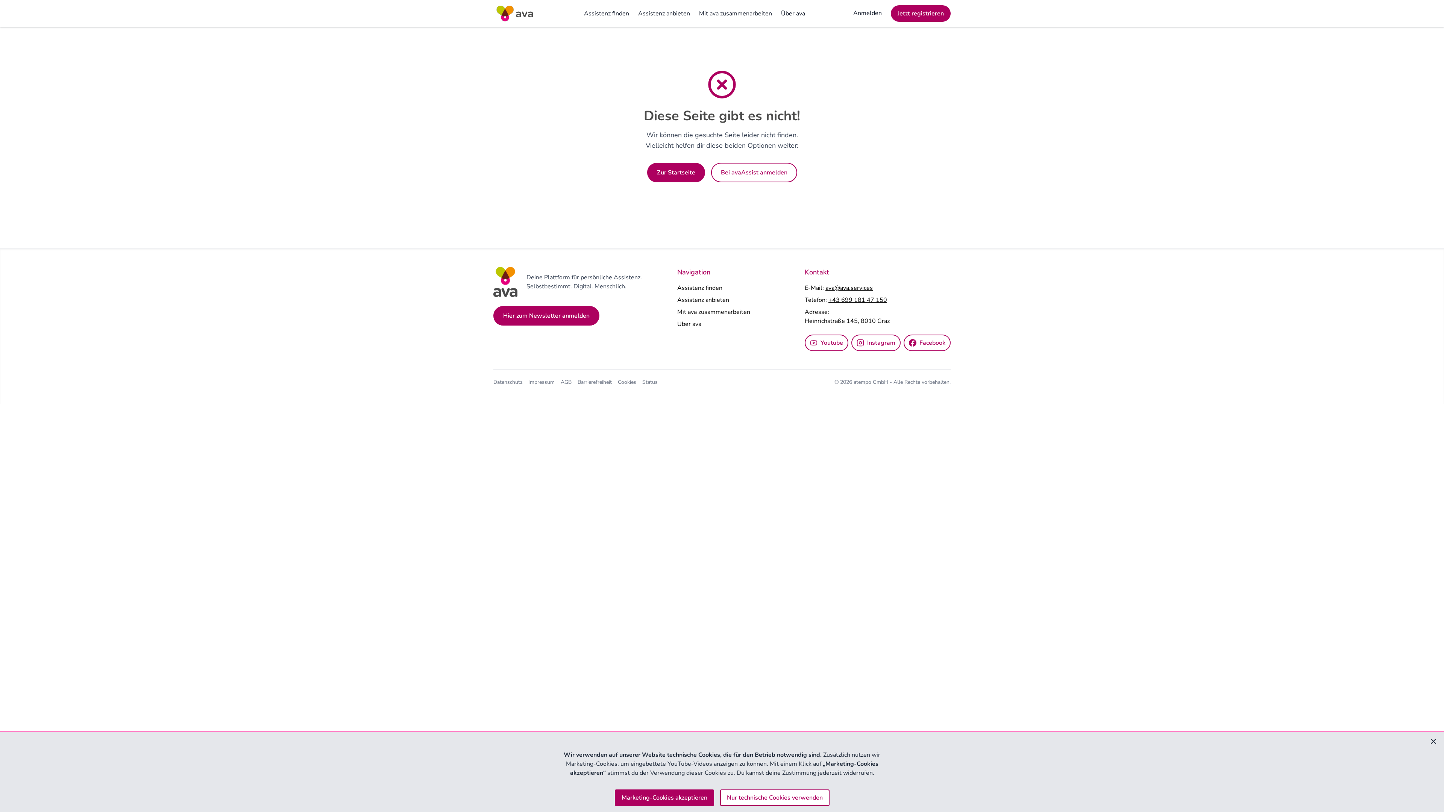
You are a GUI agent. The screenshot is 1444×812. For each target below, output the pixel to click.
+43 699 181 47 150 (857, 300)
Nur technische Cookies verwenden (775, 798)
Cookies (627, 382)
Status (650, 382)
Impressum (541, 382)
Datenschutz (507, 382)
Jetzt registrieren (921, 13)
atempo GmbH (872, 382)
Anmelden (867, 13)
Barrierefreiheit (595, 382)
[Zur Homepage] (514, 13)
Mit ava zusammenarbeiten (735, 13)
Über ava (793, 13)
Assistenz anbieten (664, 13)
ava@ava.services (849, 288)
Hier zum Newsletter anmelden (546, 316)
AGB (566, 382)
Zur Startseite (676, 172)
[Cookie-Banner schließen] (1433, 741)
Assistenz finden (606, 13)
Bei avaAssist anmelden (754, 172)
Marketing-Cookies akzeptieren (664, 798)
